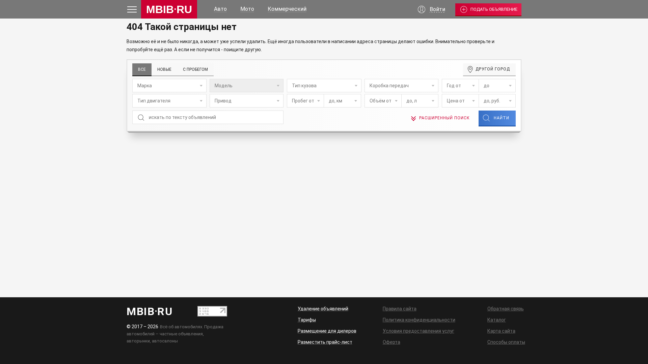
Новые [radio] (164, 69)
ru (169, 9)
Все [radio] (142, 69)
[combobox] (169, 85)
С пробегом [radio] (195, 69)
